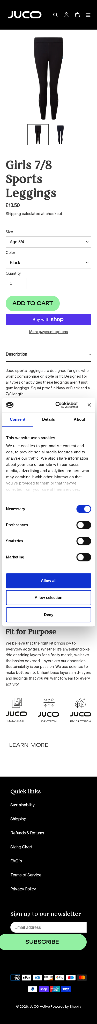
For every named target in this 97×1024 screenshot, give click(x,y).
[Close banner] (89, 405)
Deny (48, 614)
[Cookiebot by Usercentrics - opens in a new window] (58, 405)
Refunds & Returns (27, 833)
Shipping (13, 214)
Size (9, 232)
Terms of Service (25, 875)
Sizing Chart (21, 847)
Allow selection (48, 597)
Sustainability (22, 805)
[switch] (83, 525)
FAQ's (16, 861)
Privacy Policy (23, 889)
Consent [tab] (17, 419)
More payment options (48, 332)
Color (10, 253)
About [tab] (79, 419)
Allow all (48, 580)
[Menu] (88, 14)
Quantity (13, 273)
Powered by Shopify (66, 1006)
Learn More (28, 745)
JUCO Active (39, 1006)
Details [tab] (48, 419)
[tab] (48, 355)
